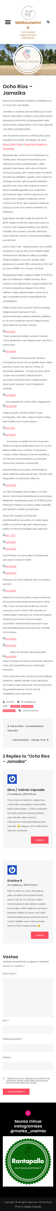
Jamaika (15, 706)
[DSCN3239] (9, 638)
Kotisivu (7, 1057)
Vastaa (40, 840)
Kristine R (14, 880)
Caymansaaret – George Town (29, 739)
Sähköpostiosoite (13, 1039)
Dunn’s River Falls (12, 144)
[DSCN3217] (9, 331)
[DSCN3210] (9, 395)
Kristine (10, 701)
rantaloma (9, 710)
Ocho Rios (27, 706)
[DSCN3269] (9, 656)
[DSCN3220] (9, 645)
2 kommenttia (30, 710)
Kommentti (10, 973)
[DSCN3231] (9, 542)
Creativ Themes (32, 1206)
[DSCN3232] (9, 548)
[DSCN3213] (9, 434)
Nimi (6, 1020)
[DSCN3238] (9, 566)
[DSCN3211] (9, 428)
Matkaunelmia (28, 25)
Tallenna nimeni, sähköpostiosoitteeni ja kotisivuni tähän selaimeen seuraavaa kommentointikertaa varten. (28, 1080)
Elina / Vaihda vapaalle (26, 790)
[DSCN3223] (9, 485)
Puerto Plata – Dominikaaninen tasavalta (25, 728)
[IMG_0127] (9, 535)
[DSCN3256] (9, 590)
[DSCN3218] (9, 351)
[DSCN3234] (9, 573)
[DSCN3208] (9, 406)
